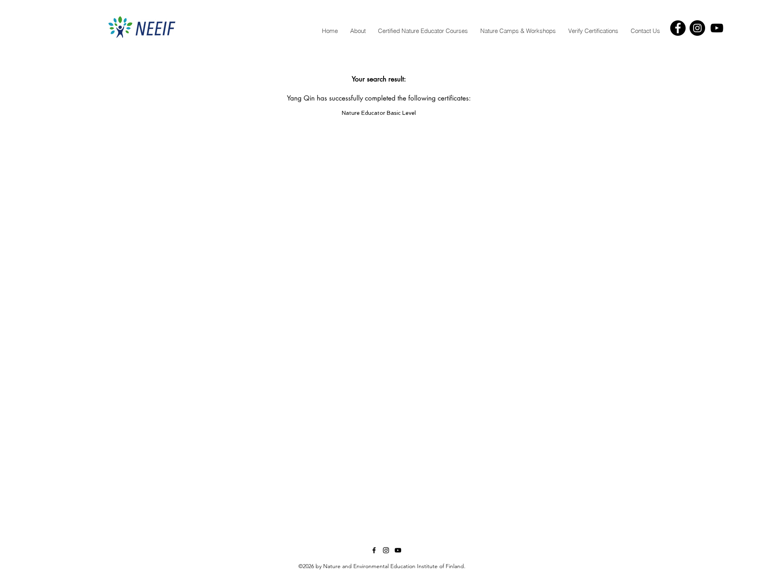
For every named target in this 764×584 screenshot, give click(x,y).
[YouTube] (717, 28)
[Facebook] (678, 28)
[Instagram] (697, 28)
